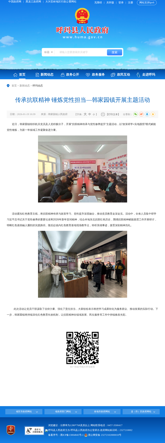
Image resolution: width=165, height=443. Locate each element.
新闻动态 (24, 85)
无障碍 (98, 2)
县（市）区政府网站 (141, 411)
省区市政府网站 (24, 411)
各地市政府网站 (102, 411)
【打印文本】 (113, 114)
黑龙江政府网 (33, 1)
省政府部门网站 (63, 411)
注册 (130, 2)
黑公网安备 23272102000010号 (104, 435)
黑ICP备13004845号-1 (72, 435)
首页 (14, 85)
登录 (121, 2)
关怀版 (110, 2)
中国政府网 (14, 1)
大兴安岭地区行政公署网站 (60, 1)
